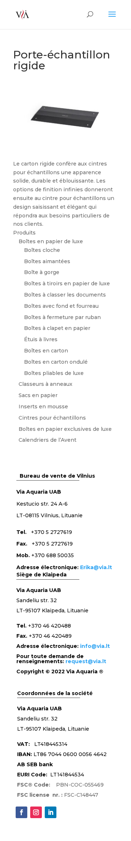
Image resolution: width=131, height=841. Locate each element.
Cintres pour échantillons (52, 418)
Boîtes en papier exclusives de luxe (65, 429)
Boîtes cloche (42, 250)
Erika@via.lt (96, 567)
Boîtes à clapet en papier (57, 328)
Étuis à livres (40, 339)
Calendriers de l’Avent (47, 440)
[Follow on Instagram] (36, 812)
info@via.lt (95, 646)
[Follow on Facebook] (21, 812)
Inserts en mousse (43, 406)
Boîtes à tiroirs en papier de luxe (67, 283)
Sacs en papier (38, 395)
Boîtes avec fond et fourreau (61, 306)
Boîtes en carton (46, 350)
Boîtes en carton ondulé (56, 362)
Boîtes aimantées (47, 261)
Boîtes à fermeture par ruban (62, 317)
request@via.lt (86, 661)
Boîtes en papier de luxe (51, 241)
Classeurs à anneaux (45, 384)
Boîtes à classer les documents (65, 294)
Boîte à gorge (41, 272)
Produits (24, 232)
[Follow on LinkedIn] (50, 812)
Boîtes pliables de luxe (54, 373)
